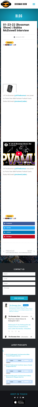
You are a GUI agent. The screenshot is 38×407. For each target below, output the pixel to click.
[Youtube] (23, 397)
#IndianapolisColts (25, 324)
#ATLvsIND (11, 328)
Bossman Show (21, 4)
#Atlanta (10, 326)
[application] (19, 360)
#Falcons (15, 326)
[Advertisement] (19, 65)
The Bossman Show (14, 316)
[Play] (8, 360)
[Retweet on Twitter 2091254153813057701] (13, 331)
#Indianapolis (12, 324)
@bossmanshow (24, 316)
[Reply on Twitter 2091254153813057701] (9, 331)
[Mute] (23, 360)
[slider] (26, 360)
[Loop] (30, 360)
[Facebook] (17, 397)
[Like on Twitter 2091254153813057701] (16, 331)
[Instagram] (20, 397)
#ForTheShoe (19, 328)
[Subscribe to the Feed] (3, 351)
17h (31, 316)
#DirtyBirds (27, 328)
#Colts (18, 324)
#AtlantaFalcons (23, 326)
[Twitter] (15, 397)
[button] (34, 4)
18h (31, 336)
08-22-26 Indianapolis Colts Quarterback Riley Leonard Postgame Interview (18, 355)
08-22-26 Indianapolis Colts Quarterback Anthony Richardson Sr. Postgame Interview (18, 376)
